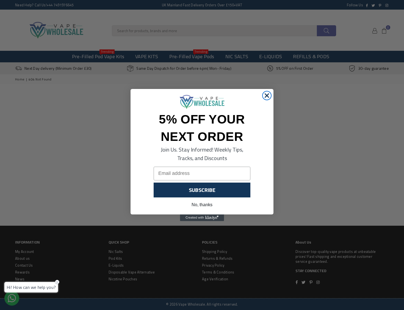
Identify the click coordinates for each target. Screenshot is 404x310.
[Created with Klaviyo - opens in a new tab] (202, 217)
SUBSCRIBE (202, 190)
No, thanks (202, 204)
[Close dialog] (266, 95)
